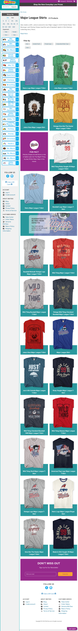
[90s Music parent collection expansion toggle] (17, 148)
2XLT (6, 27)
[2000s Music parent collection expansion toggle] (17, 163)
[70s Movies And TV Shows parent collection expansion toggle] (17, 99)
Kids (14, 35)
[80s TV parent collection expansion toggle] (17, 65)
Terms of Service (11, 211)
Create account (10, 195)
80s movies (23, 12)
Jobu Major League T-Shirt (63, 88)
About (7, 204)
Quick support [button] (72, 629)
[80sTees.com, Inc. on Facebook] (8, 176)
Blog (7, 201)
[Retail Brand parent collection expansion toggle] (17, 55)
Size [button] (8, 18)
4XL (8, 24)
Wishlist (69, 1)
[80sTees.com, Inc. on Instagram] (12, 176)
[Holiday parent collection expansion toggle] (17, 129)
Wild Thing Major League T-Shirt (63, 273)
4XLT (14, 27)
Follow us (9, 172)
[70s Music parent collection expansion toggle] (17, 153)
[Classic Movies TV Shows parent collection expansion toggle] (17, 124)
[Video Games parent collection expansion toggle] (17, 70)
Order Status (9, 219)
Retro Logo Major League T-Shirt (34, 88)
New (6, 35)
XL (12, 21)
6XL (14, 24)
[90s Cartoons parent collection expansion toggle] (17, 109)
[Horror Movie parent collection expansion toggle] (17, 94)
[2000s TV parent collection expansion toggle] (17, 119)
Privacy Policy (9, 208)
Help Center (9, 217)
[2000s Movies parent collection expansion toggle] (17, 114)
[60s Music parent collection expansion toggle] (17, 158)
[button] (27, 44)
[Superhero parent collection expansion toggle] (17, 75)
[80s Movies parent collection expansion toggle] (17, 39)
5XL (11, 24)
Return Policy (9, 226)
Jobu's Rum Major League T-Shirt (34, 352)
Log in (7, 192)
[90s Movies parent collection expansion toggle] (17, 90)
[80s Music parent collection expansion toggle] (17, 50)
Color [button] (12, 18)
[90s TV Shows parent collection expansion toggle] (17, 104)
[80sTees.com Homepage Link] (10, 4)
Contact (7, 206)
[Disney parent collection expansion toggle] (17, 134)
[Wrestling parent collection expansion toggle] (17, 85)
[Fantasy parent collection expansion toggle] (17, 80)
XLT (3, 27)
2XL (16, 21)
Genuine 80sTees (67, 606)
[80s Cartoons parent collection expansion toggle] (17, 44)
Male (6, 32)
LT (17, 24)
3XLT (9, 27)
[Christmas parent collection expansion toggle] (17, 139)
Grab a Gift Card (48, 594)
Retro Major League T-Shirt (34, 208)
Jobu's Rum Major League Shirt (34, 127)
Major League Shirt (63, 352)
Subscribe (65, 574)
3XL (4, 24)
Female (14, 32)
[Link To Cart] (74, 1)
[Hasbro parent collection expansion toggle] (17, 143)
